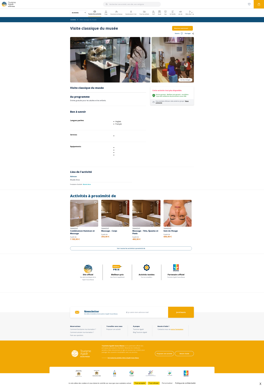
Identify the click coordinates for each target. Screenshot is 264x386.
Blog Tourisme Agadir (140, 332)
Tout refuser (154, 383)
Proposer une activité (113, 329)
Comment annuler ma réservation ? (82, 332)
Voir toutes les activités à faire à (117, 358)
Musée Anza (87, 184)
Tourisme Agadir (138, 329)
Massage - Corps (109, 231)
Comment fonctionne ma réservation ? (83, 329)
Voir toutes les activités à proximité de (131, 248)
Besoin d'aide (184, 354)
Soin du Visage (171, 231)
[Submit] (107, 4)
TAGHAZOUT (74, 228)
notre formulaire (177, 329)
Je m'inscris (181, 312)
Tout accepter (140, 383)
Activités (73, 20)
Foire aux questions (76, 335)
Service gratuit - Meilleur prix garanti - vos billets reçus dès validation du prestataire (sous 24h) (172, 95)
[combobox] (132, 4)
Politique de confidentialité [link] (185, 383)
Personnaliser (167, 383)
